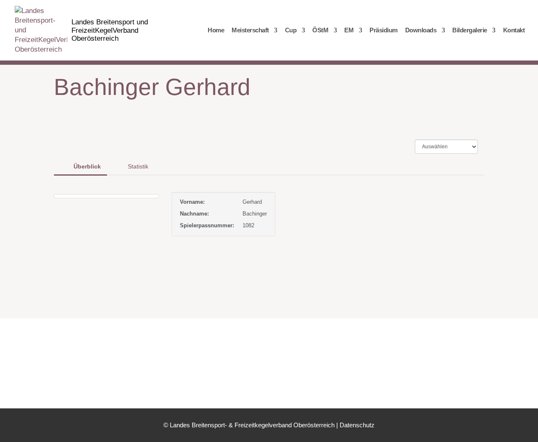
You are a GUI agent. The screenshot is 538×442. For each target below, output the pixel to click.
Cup (291, 30)
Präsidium (383, 30)
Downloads (421, 30)
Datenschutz (357, 425)
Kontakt (514, 30)
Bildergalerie (469, 30)
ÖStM (320, 30)
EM (348, 30)
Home (216, 30)
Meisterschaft (250, 30)
